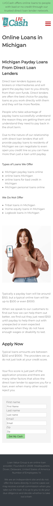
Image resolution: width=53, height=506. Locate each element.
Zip (8, 427)
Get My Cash (16, 436)
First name (13, 402)
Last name (13, 410)
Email (10, 418)
